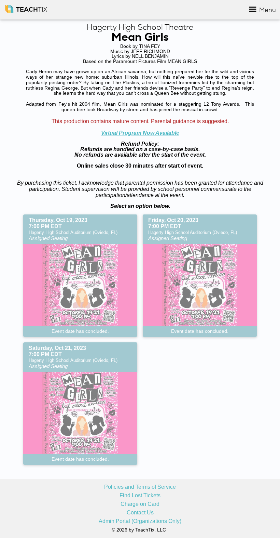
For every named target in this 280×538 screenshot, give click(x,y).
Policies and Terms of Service (140, 487)
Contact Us (140, 512)
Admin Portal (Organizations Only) (140, 521)
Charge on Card (140, 504)
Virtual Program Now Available (140, 133)
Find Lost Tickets (140, 495)
